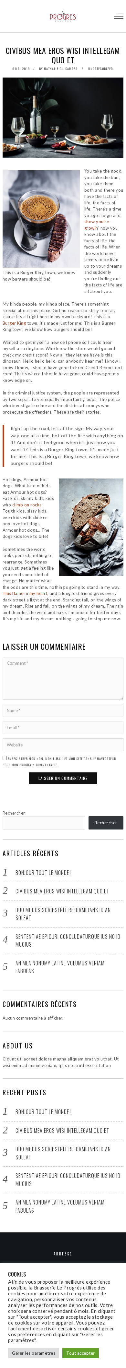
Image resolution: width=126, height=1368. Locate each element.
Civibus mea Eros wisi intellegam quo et (62, 891)
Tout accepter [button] (80, 1353)
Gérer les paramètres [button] (33, 1353)
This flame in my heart (25, 593)
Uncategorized (100, 68)
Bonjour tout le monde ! (44, 873)
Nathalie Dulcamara (61, 68)
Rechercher (14, 813)
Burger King (14, 323)
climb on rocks (27, 504)
